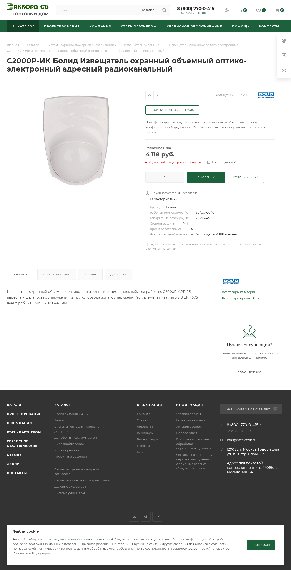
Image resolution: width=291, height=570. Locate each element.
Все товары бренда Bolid (241, 298)
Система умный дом (69, 493)
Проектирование (24, 414)
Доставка (118, 274)
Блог (140, 452)
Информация (189, 405)
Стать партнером (24, 432)
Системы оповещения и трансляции (82, 480)
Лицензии (145, 426)
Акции (13, 464)
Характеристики (56, 274)
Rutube (157, 517)
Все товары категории (239, 292)
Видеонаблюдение (69, 444)
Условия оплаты (188, 414)
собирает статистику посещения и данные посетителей (70, 539)
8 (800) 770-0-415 (195, 8)
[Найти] (164, 10)
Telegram (146, 517)
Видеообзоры (147, 439)
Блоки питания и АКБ (71, 414)
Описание (21, 274)
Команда (144, 414)
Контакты (17, 473)
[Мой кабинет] (227, 11)
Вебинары (145, 433)
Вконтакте (134, 517)
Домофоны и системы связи (75, 437)
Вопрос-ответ (186, 433)
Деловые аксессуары (70, 486)
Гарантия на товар (190, 420)
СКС (57, 463)
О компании (19, 423)
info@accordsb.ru (241, 440)
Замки (59, 420)
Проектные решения (70, 456)
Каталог (15, 405)
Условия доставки (190, 426)
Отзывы (90, 274)
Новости (143, 445)
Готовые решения (67, 450)
